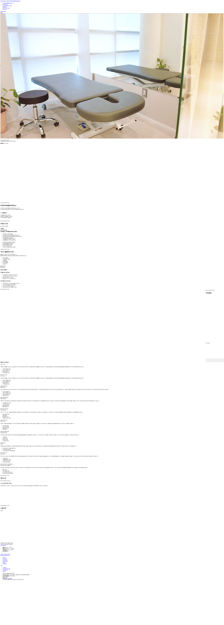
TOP (1, 565)
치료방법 (5, 6)
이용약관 (5, 567)
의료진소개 (5, 4)
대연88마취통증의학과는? (8, 3)
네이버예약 (5, 560)
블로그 (4, 562)
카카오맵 (8, 554)
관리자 (4, 571)
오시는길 (5, 9)
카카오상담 (5, 561)
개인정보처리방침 (6, 568)
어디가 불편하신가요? (7, 5)
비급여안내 (5, 570)
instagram (4, 563)
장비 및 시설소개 (6, 8)
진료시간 (5, 557)
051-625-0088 (3, 545)
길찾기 (1, 554)
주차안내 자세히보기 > (5, 555)
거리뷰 (5, 554)
